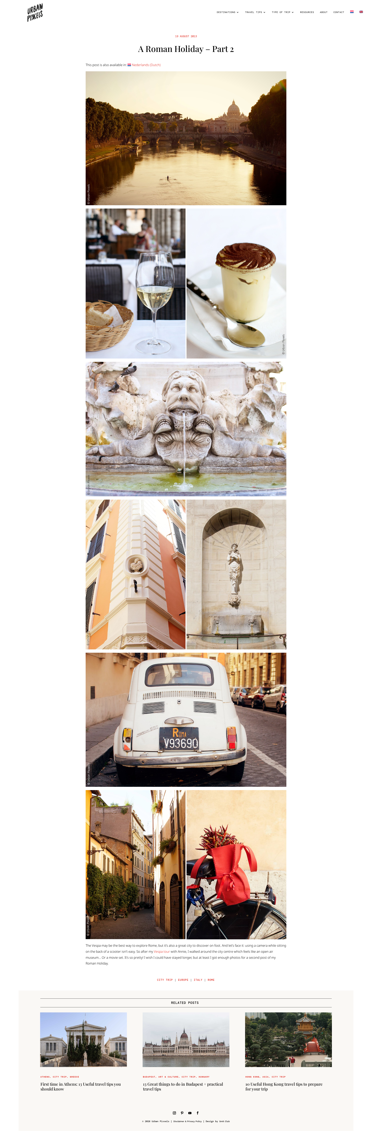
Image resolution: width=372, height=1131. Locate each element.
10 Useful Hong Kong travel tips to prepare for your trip (284, 1086)
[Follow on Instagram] (174, 1113)
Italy (198, 980)
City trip (165, 980)
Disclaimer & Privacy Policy (187, 1121)
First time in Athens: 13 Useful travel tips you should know (80, 1086)
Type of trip (281, 12)
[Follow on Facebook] (198, 1113)
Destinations (226, 12)
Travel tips (253, 12)
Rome (211, 980)
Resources (307, 12)
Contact (338, 12)
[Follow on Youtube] (190, 1113)
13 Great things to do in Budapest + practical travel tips (183, 1086)
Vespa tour (162, 951)
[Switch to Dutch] (352, 17)
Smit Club (224, 1121)
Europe (183, 980)
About (324, 12)
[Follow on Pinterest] (182, 1113)
